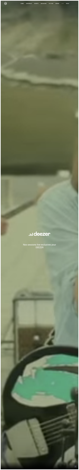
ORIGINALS (29, 3)
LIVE (62, 3)
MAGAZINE (43, 3)
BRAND (57, 3)
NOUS (67, 3)
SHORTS (36, 3)
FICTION (51, 3)
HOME (22, 3)
